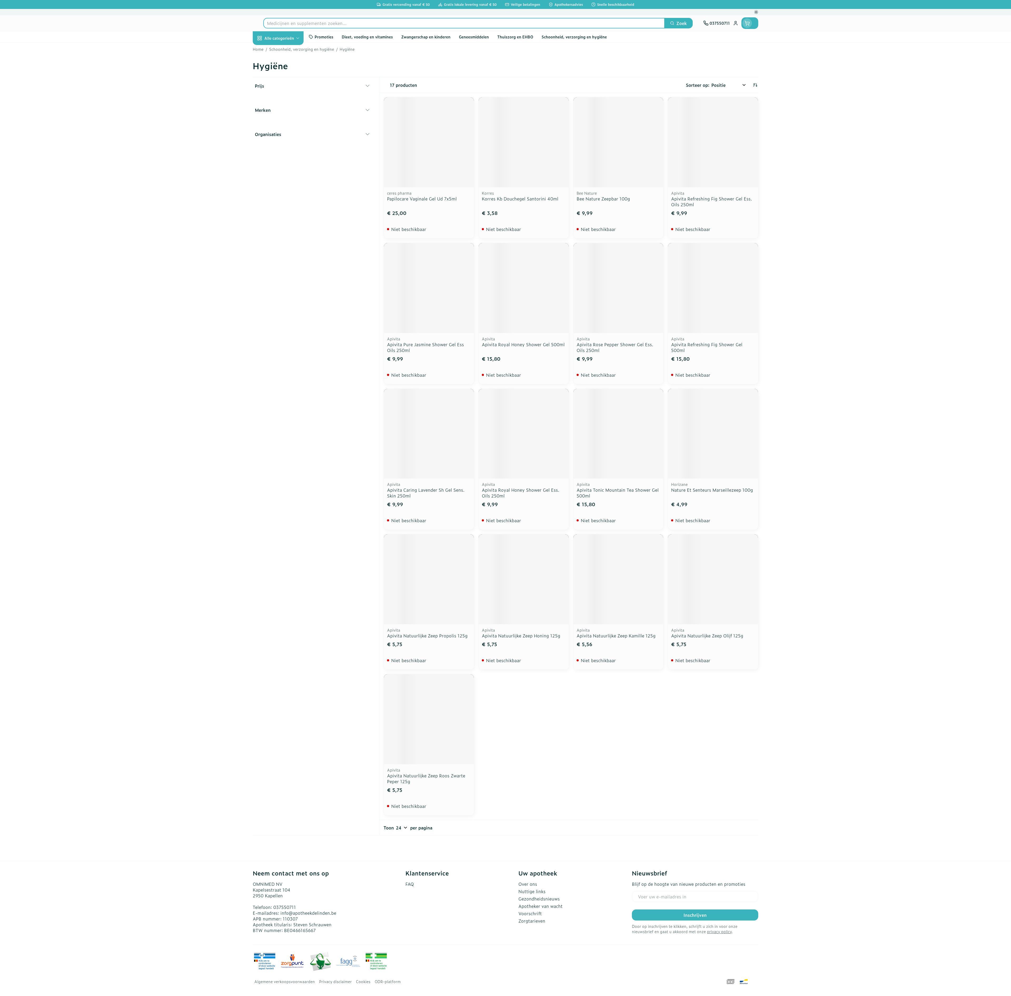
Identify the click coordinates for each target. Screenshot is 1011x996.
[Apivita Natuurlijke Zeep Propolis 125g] (429, 579)
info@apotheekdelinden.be (308, 913)
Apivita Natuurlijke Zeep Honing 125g (521, 635)
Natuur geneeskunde (286, 141)
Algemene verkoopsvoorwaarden (284, 981)
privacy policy (719, 931)
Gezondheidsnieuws (539, 899)
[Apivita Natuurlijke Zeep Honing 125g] (524, 579)
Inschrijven (695, 915)
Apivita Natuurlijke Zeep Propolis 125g (427, 635)
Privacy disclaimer (335, 981)
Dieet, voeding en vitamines (286, 91)
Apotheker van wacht (540, 906)
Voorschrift (530, 913)
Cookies (363, 981)
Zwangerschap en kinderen (286, 109)
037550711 (284, 907)
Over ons (527, 884)
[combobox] (464, 23)
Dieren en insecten (286, 170)
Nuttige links (532, 891)
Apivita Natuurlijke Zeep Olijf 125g (707, 635)
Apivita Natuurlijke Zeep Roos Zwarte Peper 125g (426, 778)
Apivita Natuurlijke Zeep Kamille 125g (616, 635)
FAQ (409, 884)
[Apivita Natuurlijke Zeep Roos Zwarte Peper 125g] (429, 719)
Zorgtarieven (531, 921)
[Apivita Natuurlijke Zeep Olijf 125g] (713, 579)
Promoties (267, 50)
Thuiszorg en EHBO (286, 155)
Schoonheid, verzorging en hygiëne (286, 69)
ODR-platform (388, 981)
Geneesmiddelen (286, 185)
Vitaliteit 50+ (286, 126)
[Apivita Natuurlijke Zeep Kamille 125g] (618, 579)
